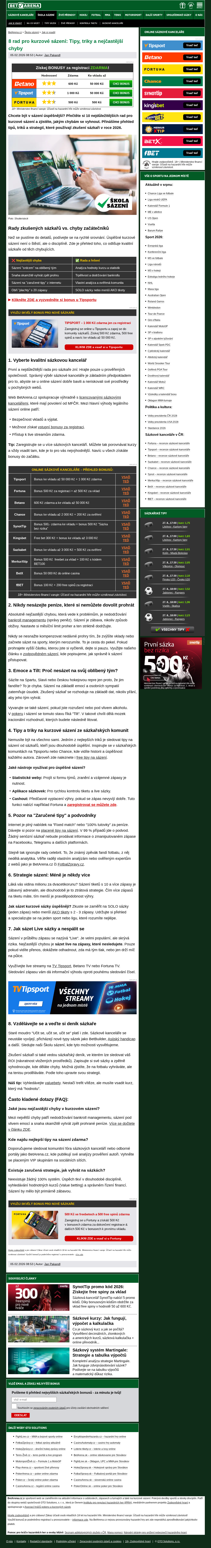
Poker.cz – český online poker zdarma (37, 1479)
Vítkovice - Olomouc (174, 566)
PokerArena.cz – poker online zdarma (37, 1473)
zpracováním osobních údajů (49, 1408)
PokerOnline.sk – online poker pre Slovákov (98, 1486)
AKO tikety (60, 912)
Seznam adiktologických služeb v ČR (85, 1532)
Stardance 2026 (157, 428)
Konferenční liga (157, 252)
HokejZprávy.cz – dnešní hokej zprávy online (41, 1449)
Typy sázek (50, 23)
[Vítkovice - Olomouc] (152, 564)
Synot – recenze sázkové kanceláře (168, 474)
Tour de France (156, 313)
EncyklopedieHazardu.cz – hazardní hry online (100, 1436)
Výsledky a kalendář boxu (162, 394)
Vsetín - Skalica (171, 605)
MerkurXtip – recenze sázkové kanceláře (170, 480)
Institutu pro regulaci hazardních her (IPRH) (107, 1502)
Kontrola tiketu (88, 23)
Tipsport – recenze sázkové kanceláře (169, 449)
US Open (153, 218)
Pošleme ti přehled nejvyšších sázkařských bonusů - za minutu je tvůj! (66, 1392)
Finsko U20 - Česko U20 (176, 579)
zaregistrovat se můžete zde (91, 805)
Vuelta (151, 224)
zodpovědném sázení (40, 654)
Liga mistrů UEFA (157, 199)
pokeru (17, 714)
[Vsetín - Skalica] (152, 603)
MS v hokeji (154, 270)
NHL (150, 283)
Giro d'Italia (154, 320)
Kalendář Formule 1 (159, 205)
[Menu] (199, 5)
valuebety (53, 1083)
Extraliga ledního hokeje (161, 276)
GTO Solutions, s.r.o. (168, 1541)
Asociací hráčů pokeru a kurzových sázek (48, 1507)
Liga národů (154, 264)
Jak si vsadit (15, 23)
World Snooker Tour (159, 363)
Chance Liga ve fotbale (161, 193)
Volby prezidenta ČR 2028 (162, 415)
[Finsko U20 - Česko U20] (152, 577)
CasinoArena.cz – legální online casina (38, 1486)
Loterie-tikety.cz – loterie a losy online (95, 1449)
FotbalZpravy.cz (71, 864)
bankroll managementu (27, 620)
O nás (9, 1541)
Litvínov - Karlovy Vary (175, 526)
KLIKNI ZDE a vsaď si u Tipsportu (99, 347)
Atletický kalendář (158, 357)
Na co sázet (33, 23)
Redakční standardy (41, 1541)
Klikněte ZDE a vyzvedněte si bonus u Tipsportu (54, 300)
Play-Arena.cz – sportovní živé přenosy (37, 1467)
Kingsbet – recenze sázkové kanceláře (169, 492)
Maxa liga (153, 289)
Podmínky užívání (66, 1541)
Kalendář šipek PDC (159, 344)
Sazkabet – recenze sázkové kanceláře (170, 462)
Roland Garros (156, 301)
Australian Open (157, 295)
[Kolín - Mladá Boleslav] (152, 551)
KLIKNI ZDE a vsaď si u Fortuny (99, 1238)
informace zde (80, 1519)
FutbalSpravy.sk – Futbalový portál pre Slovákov (100, 1473)
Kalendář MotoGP (158, 326)
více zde (79, 1254)
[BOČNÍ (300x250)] (171, 688)
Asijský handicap (121, 1039)
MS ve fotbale (155, 258)
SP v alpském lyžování (160, 338)
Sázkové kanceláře (112, 23)
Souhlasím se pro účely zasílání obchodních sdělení (63, 1408)
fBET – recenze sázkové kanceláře (167, 499)
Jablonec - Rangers (174, 592)
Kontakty (21, 1541)
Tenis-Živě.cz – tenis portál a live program (39, 1455)
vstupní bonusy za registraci (61, 427)
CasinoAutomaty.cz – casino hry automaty (97, 1442)
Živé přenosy (68, 23)
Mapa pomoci (115, 1532)
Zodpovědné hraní (177, 1502)
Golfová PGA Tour (158, 369)
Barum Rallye (155, 230)
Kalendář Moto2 (157, 382)
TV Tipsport (61, 966)
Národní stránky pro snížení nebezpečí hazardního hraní (155, 1532)
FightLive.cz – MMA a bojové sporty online (39, 1436)
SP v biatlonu (155, 332)
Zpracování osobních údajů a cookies (100, 1541)
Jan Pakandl (52, 55)
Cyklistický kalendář (159, 351)
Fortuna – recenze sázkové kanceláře (169, 443)
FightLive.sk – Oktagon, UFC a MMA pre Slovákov (101, 1461)
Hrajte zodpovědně (16, 1250)
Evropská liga (155, 245)
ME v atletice (155, 212)
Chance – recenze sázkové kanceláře (169, 468)
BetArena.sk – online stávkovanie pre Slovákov (100, 1455)
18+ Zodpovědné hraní (138, 1541)
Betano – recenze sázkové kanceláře (168, 455)
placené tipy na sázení (59, 830)
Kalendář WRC (156, 388)
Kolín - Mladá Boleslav (175, 553)
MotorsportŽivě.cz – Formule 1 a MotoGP (38, 1461)
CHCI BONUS (121, 83)
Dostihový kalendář (158, 375)
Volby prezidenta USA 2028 (163, 422)
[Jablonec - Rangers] (152, 590)
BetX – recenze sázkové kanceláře (167, 486)
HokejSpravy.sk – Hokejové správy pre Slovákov (101, 1467)
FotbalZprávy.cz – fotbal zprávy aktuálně (38, 1442)
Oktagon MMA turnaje (160, 400)
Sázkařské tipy (155, 513)
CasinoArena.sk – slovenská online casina (97, 1479)
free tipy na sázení (91, 757)
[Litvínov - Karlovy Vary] (152, 524)
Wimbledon (154, 307)
